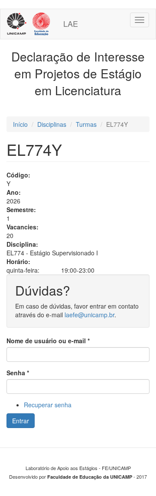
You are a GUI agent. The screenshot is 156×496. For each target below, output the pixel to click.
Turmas (86, 124)
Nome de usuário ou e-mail (48, 340)
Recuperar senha (48, 404)
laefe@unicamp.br (89, 314)
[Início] (28, 24)
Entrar (20, 420)
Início (20, 124)
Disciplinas (51, 124)
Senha (17, 372)
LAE (70, 23)
